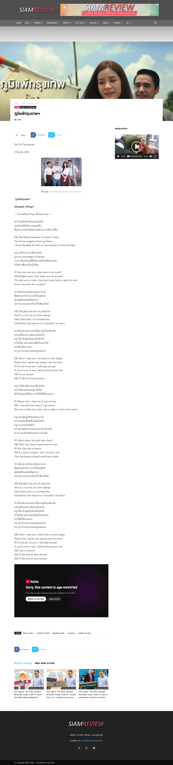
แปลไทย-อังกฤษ (84, 633)
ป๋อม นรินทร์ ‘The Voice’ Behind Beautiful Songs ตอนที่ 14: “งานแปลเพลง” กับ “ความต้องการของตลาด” (61, 694)
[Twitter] (86, 748)
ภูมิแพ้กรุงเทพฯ (59, 633)
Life (26, 23)
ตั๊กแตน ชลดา (28, 633)
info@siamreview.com (92, 740)
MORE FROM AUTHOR (44, 663)
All (127, 23)
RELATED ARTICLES (23, 663)
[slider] (134, 156)
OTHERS (117, 23)
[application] (137, 146)
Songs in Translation (27, 107)
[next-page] (20, 703)
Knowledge (52, 23)
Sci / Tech (80, 23)
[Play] (118, 156)
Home (18, 23)
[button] (155, 23)
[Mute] (150, 156)
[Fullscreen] (155, 156)
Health (66, 23)
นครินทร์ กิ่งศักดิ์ (43, 633)
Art (16, 688)
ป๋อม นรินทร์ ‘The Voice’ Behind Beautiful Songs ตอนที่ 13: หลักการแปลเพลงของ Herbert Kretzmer (93, 694)
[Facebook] (79, 748)
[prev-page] (16, 703)
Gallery (93, 23)
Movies (37, 23)
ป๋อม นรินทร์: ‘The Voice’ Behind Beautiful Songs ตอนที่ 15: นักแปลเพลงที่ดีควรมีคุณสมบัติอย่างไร (28, 694)
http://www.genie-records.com (65, 192)
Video (105, 23)
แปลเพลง (71, 633)
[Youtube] (94, 748)
